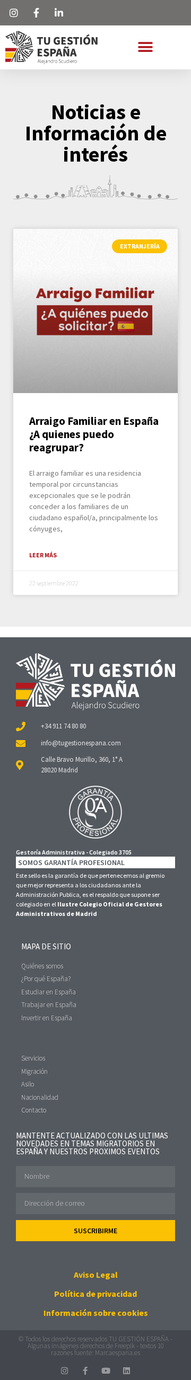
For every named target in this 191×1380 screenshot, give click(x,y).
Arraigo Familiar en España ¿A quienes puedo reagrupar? (94, 434)
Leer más (43, 555)
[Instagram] (64, 1371)
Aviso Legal (96, 1274)
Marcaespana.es (117, 1352)
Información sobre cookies (96, 1312)
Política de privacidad (95, 1293)
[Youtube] (106, 1371)
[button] (145, 47)
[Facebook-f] (85, 1371)
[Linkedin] (127, 1371)
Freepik (125, 1345)
